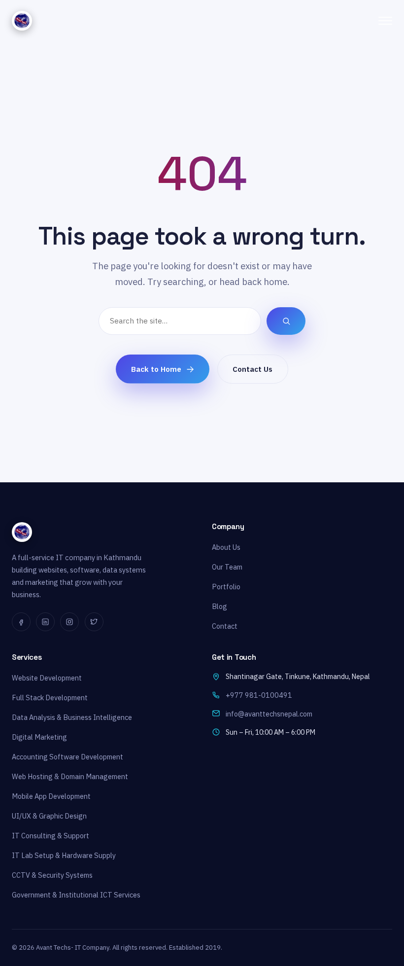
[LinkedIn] (45, 621)
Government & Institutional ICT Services (76, 894)
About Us (226, 547)
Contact (224, 626)
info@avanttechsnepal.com (269, 713)
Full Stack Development (50, 697)
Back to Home (156, 369)
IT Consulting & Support (50, 835)
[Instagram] (69, 621)
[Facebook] (21, 621)
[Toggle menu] (385, 21)
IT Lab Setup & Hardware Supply (64, 855)
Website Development (47, 677)
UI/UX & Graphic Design (49, 816)
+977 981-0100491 (259, 695)
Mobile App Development (51, 796)
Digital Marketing (39, 737)
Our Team (227, 567)
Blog (219, 606)
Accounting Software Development (67, 756)
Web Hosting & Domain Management (70, 776)
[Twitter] (94, 621)
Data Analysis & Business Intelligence (72, 717)
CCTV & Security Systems (52, 875)
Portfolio (226, 586)
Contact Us (252, 369)
